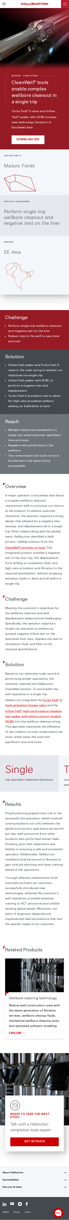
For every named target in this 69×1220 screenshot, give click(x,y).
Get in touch (34, 1141)
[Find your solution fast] (58, 1213)
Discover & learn (12, 1187)
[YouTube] (12, 1204)
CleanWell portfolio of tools (25, 548)
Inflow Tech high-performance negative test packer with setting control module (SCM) (33, 716)
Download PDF (28, 139)
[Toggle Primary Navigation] (4, 4)
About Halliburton (13, 1173)
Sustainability (11, 1180)
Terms (27, 1212)
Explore (15, 1033)
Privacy (16, 1212)
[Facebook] (27, 1204)
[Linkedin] (4, 1204)
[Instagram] (20, 1204)
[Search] (65, 4)
